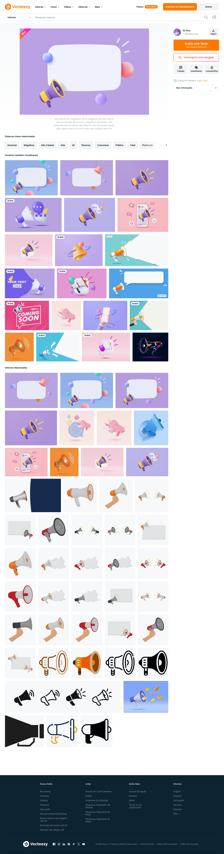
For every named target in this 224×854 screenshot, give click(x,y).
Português (178, 800)
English (177, 791)
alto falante (47, 145)
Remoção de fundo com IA (53, 825)
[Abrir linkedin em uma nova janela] (64, 844)
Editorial (83, 6)
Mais (97, 6)
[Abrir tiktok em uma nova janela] (74, 844)
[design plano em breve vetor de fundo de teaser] (27, 315)
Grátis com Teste (196, 45)
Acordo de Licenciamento (98, 791)
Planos (139, 6)
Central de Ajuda (137, 791)
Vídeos (67, 6)
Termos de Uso (147, 844)
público (119, 145)
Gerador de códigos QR (52, 829)
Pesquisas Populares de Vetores (97, 806)
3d (73, 145)
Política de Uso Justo (189, 844)
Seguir (214, 33)
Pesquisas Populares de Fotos (97, 813)
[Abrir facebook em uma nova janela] (54, 844)
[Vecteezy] (17, 7)
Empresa (44, 804)
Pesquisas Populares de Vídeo (97, 820)
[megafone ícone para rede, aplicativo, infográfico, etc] (53, 663)
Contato (133, 795)
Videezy (44, 800)
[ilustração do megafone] (80, 495)
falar (132, 145)
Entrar (208, 6)
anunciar (12, 145)
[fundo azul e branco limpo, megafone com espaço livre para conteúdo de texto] (57, 347)
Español (177, 795)
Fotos (54, 6)
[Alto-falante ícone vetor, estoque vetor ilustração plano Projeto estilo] (24, 731)
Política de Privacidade (167, 844)
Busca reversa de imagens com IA (53, 819)
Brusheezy (45, 791)
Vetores (39, 6)
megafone (29, 145)
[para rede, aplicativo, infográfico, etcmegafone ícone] (62, 731)
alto (63, 145)
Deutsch (177, 804)
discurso (86, 145)
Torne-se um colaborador (135, 806)
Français (177, 809)
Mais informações (184, 88)
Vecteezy (44, 795)
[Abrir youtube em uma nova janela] (83, 844)
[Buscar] (206, 17)
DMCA (88, 795)
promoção (147, 145)
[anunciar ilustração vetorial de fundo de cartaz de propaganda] (149, 315)
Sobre (132, 800)
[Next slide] (164, 145)
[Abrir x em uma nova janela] (78, 844)
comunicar (103, 145)
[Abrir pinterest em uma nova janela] (69, 844)
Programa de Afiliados (96, 800)
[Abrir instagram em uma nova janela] (59, 844)
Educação (45, 809)
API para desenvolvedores (53, 813)
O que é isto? (202, 80)
